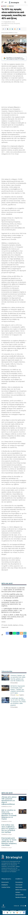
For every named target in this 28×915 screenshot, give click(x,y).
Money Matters (15, 682)
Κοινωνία (13, 695)
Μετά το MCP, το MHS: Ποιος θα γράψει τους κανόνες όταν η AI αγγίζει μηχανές (14, 616)
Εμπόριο (16, 625)
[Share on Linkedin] (12, 29)
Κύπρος (17, 695)
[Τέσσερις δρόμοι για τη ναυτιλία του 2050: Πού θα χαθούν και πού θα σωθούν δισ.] (5, 677)
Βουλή (10, 625)
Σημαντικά (5, 627)
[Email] (15, 29)
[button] (3, 2)
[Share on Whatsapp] (10, 29)
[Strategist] (14, 2)
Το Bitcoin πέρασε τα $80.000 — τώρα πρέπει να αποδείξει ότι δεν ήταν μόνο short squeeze (13, 589)
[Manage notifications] (24, 912)
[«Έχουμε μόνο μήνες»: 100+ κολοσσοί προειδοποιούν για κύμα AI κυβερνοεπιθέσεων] (22, 798)
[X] (23, 906)
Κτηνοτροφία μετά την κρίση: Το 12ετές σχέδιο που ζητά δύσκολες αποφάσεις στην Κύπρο (9, 841)
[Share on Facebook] (5, 29)
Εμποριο (5, 6)
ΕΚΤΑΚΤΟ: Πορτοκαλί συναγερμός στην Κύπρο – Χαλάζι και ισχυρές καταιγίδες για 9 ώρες (17, 689)
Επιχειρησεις (11, 6)
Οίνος (21, 625)
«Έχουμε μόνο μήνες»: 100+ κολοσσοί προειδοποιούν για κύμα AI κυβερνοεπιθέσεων (9, 800)
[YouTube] (25, 906)
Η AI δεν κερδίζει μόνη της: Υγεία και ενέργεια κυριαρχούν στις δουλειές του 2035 (13, 595)
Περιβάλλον (22, 695)
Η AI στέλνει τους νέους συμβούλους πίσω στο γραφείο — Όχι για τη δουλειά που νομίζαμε (9, 828)
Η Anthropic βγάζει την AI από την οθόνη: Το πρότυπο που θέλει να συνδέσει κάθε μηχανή (18, 701)
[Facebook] (21, 906)
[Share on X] (8, 29)
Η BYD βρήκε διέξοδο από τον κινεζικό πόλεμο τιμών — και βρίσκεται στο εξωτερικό (13, 610)
